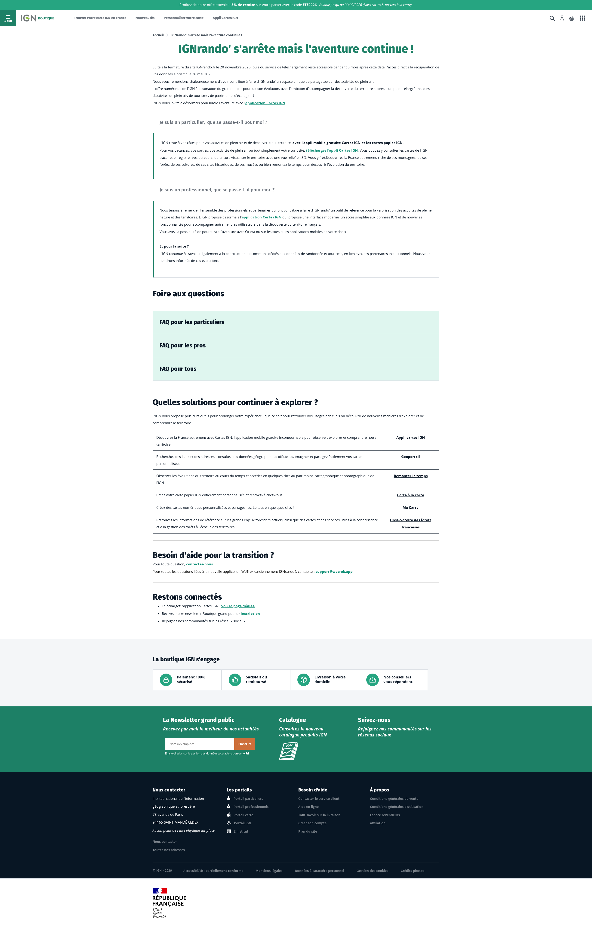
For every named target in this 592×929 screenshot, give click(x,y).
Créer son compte (312, 823)
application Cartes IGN (265, 103)
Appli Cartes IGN (225, 18)
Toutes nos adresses (169, 850)
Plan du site (307, 831)
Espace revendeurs (385, 815)
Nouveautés (145, 18)
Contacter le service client (318, 799)
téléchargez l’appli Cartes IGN (332, 150)
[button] (571, 18)
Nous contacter (165, 842)
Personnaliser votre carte (184, 18)
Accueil (158, 35)
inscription (250, 613)
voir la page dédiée (238, 606)
